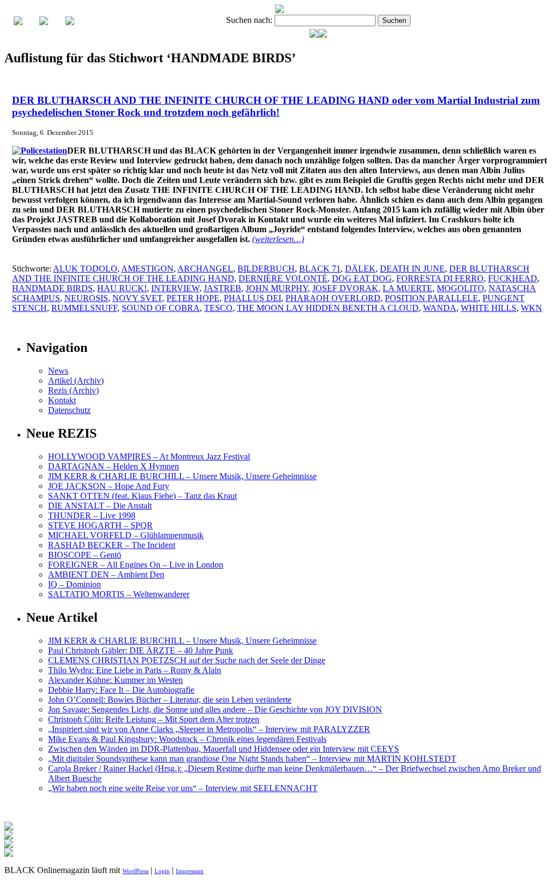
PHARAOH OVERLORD (333, 298)
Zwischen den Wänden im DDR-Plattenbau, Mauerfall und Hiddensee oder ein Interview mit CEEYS (223, 748)
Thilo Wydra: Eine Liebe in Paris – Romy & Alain (134, 670)
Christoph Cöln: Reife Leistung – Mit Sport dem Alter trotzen (153, 719)
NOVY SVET (137, 298)
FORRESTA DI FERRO (440, 278)
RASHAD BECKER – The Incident (111, 545)
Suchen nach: (249, 20)
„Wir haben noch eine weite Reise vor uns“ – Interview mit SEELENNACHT (183, 788)
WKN (531, 308)
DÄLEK (360, 268)
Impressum (190, 871)
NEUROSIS (86, 298)
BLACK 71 (320, 268)
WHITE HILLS (488, 308)
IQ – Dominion (74, 584)
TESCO (218, 308)
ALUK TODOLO (85, 268)
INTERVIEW (175, 288)
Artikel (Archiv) (76, 380)
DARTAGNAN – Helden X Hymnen (113, 466)
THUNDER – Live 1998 (91, 515)
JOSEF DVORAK (345, 288)
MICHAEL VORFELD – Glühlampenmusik (126, 535)
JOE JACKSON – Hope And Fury (108, 486)
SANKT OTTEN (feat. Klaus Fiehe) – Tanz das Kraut (142, 495)
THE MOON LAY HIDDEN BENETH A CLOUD (328, 308)
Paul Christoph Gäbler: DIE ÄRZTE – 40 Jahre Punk (140, 650)
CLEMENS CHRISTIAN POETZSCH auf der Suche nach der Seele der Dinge (186, 660)
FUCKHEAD (512, 278)
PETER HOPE (192, 298)
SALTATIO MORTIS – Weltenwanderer (118, 594)
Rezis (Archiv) (73, 390)
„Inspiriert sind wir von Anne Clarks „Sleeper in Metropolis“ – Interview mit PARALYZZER (209, 729)
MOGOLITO (460, 288)
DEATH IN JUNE (412, 268)
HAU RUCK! (122, 288)
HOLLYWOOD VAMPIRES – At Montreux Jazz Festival (149, 456)
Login (162, 871)
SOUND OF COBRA (161, 308)
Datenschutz (69, 410)
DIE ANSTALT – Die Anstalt (100, 505)
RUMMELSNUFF (84, 308)
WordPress (135, 871)
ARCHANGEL (205, 268)
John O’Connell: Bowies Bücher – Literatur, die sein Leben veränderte (170, 699)
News (58, 370)
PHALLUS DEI (252, 298)
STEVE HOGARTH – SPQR (100, 525)
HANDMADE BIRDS (52, 288)
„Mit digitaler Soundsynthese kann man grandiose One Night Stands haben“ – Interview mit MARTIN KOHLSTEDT (252, 758)
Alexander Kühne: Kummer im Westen (115, 680)
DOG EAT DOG (362, 278)
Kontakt (62, 400)
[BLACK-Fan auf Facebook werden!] (322, 34)
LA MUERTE (407, 288)
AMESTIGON (147, 268)
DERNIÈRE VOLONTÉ (283, 278)
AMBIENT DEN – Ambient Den (106, 574)
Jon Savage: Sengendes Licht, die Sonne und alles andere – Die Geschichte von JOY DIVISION (215, 709)
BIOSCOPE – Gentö (84, 554)
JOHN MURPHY (277, 288)
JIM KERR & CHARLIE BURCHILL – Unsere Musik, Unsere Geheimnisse (182, 476)
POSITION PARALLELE (431, 298)
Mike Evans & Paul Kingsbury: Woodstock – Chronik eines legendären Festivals (187, 739)
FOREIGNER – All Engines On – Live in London (135, 564)
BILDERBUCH (266, 268)
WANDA (439, 308)
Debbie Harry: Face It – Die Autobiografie (121, 689)
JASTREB (222, 288)
